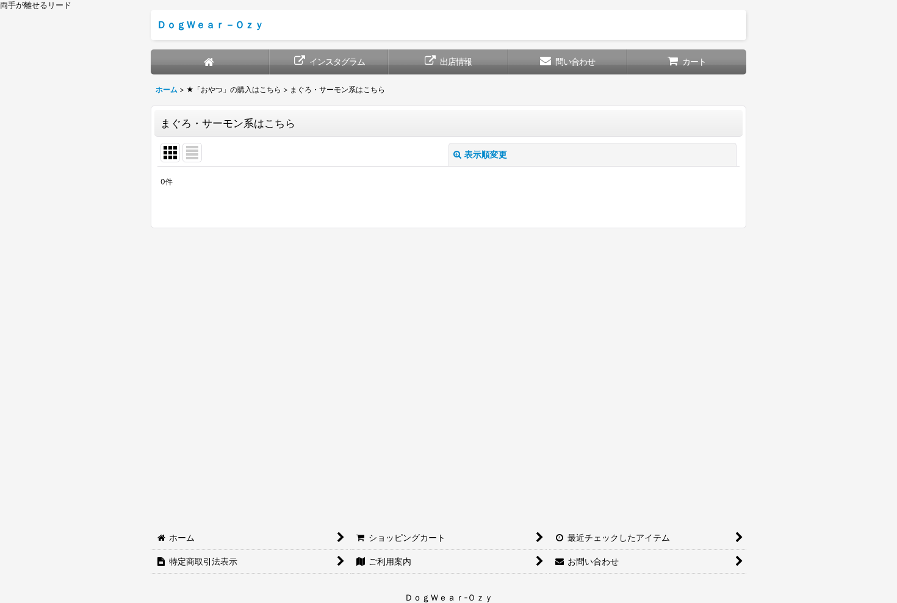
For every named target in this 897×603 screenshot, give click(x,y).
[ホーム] (210, 61)
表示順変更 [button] (485, 154)
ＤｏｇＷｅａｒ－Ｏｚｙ (210, 24)
